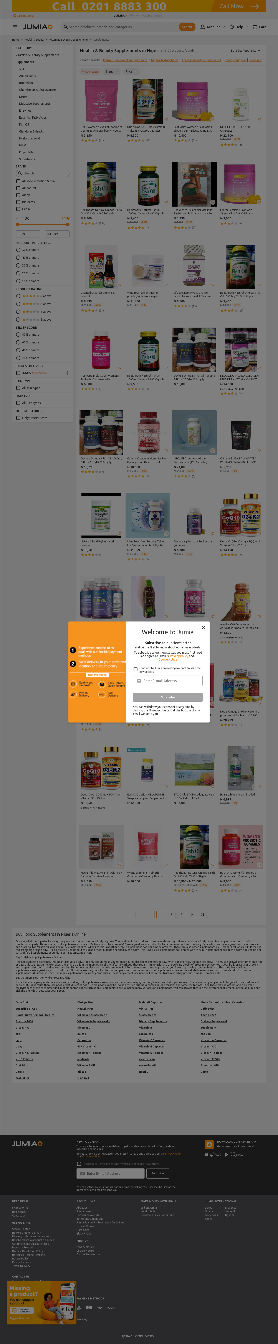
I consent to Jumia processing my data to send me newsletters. (170, 670)
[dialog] (139, 672)
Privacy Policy (179, 656)
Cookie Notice (168, 659)
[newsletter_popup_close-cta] (203, 627)
